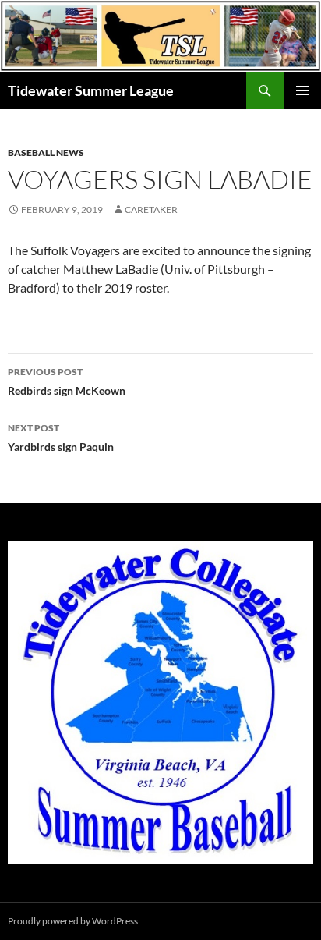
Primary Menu (302, 90)
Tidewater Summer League (91, 90)
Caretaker (151, 209)
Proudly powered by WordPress (73, 921)
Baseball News (46, 152)
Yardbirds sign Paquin (61, 437)
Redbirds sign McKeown (66, 381)
